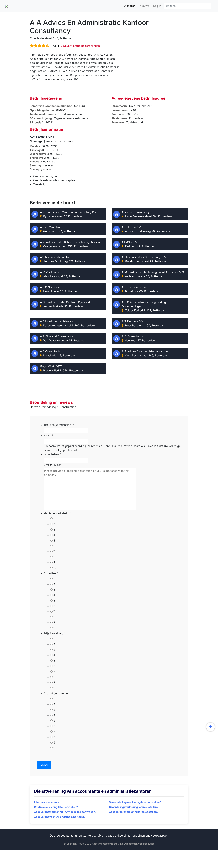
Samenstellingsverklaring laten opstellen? (135, 802)
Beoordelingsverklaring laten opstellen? (133, 807)
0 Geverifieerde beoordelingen (80, 45)
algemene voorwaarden (153, 835)
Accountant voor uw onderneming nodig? (59, 816)
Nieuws (144, 6)
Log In (157, 6)
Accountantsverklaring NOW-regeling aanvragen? (65, 811)
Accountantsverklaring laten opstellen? (133, 811)
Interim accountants (46, 802)
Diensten (129, 6)
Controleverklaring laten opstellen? (56, 807)
